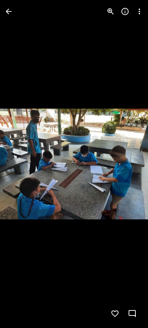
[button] (20, 164)
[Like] (115, 313)
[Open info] (125, 11)
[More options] (139, 11)
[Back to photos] (8, 11)
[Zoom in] (110, 11)
